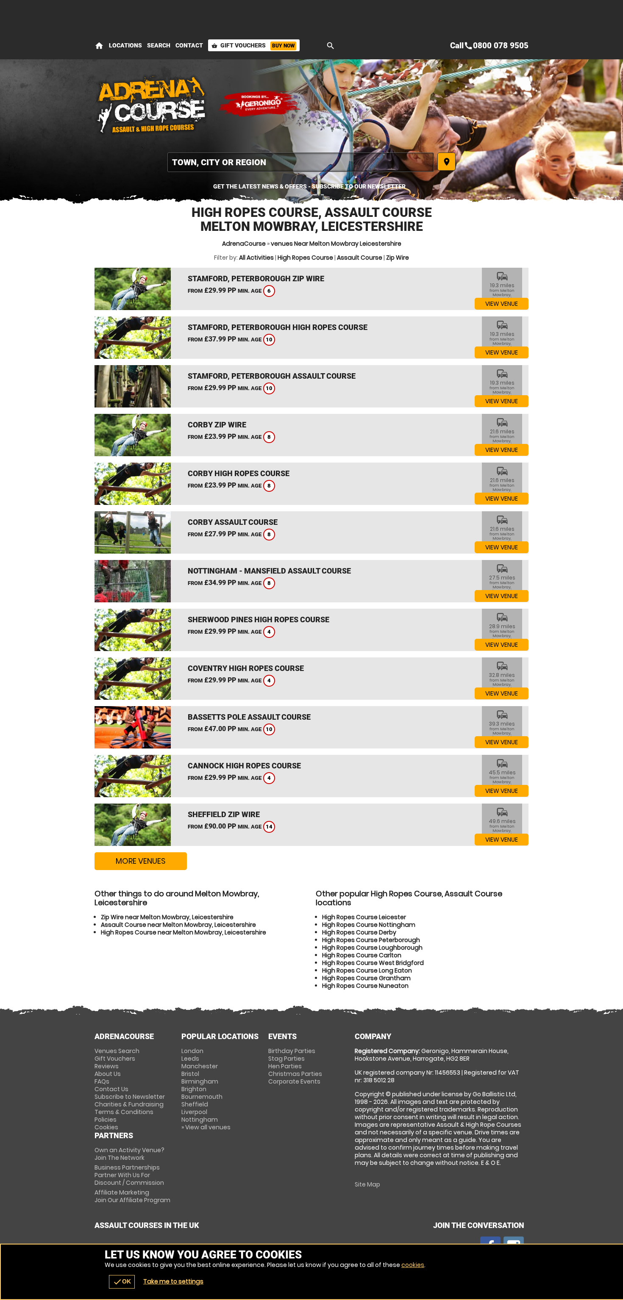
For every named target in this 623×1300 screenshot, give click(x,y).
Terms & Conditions (124, 1112)
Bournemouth (201, 1096)
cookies (412, 1265)
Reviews (107, 1066)
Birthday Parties (291, 1051)
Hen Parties (285, 1066)
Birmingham (199, 1081)
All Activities (256, 257)
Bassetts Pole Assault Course (249, 716)
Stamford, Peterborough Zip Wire (256, 278)
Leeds (190, 1058)
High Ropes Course (305, 257)
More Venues (141, 861)
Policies (106, 1119)
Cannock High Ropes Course (244, 765)
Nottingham (199, 1119)
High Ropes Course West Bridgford (373, 963)
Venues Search (117, 1051)
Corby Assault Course (233, 522)
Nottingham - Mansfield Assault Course (269, 570)
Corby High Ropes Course (238, 473)
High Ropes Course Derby (359, 932)
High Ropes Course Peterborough (371, 940)
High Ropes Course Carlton (361, 955)
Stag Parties (286, 1058)
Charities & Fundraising (129, 1104)
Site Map (367, 1184)
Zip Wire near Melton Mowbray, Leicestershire (167, 917)
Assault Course (359, 257)
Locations (125, 45)
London (192, 1051)
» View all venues (206, 1127)
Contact (189, 45)
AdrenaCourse (244, 243)
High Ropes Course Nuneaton (365, 985)
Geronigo (259, 104)
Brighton (193, 1089)
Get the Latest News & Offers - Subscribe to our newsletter (309, 186)
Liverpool (194, 1112)
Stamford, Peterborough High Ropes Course (277, 327)
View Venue (501, 303)
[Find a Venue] (300, 162)
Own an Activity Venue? (129, 1154)
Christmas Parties (295, 1074)
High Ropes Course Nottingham (368, 924)
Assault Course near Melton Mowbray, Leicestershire (178, 924)
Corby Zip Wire (217, 424)
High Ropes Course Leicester (364, 917)
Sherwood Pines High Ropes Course (258, 619)
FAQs (102, 1081)
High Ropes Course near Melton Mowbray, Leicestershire (183, 932)
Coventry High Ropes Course (246, 668)
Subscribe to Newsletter (130, 1096)
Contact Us (111, 1089)
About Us (108, 1074)
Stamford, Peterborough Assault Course (272, 375)
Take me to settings (173, 1281)
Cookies (106, 1127)
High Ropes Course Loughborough (372, 947)
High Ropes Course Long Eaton (367, 970)
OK (122, 1281)
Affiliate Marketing (132, 1196)
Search (158, 45)
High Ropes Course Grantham (366, 978)
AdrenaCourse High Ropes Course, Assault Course (152, 104)
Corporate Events (294, 1081)
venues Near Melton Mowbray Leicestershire (336, 243)
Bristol (190, 1074)
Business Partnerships (129, 1175)
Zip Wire (397, 257)
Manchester (199, 1066)
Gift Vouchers (253, 45)
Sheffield (194, 1104)
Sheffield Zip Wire (224, 814)
